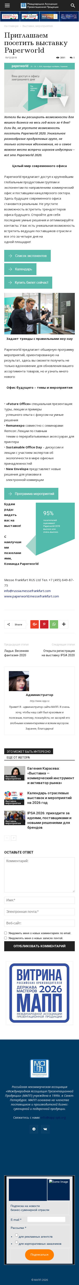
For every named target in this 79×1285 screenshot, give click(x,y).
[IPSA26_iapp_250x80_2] (30, 16)
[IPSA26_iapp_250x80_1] (10, 16)
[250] (49, 16)
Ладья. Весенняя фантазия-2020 (16, 653)
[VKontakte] (45, 1129)
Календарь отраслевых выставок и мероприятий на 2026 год (49, 798)
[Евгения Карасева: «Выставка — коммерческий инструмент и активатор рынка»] (14, 773)
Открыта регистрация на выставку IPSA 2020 (58, 653)
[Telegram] (34, 1129)
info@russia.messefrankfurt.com (27, 591)
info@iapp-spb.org (53, 1117)
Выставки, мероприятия (38, 26)
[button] (73, 5)
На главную (11, 26)
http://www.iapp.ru (39, 700)
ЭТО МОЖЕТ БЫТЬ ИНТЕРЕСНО (29, 751)
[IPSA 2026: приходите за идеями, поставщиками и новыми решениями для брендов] (14, 818)
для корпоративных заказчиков (40, 1243)
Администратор (39, 695)
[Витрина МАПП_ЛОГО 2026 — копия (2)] (39, 993)
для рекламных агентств (35, 1236)
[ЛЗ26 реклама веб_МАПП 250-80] (69, 16)
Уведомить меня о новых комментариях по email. (39, 933)
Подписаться (39, 1254)
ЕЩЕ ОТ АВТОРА (18, 757)
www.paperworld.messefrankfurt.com (31, 596)
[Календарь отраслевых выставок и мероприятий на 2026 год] (14, 798)
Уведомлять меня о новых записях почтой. (35, 938)
